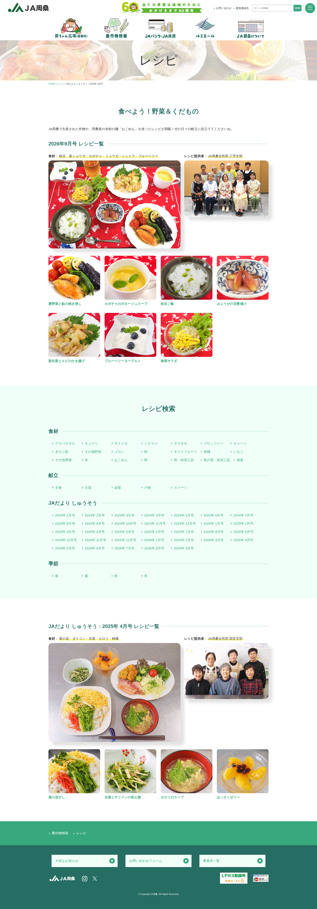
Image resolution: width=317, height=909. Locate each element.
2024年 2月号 (95, 515)
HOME (51, 84)
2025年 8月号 (214, 532)
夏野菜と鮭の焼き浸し (64, 304)
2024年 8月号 (65, 523)
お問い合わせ (224, 8)
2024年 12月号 (185, 523)
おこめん (121, 460)
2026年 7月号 (124, 548)
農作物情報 (60, 833)
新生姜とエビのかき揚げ (66, 361)
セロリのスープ (172, 797)
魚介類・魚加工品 (217, 460)
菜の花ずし (56, 797)
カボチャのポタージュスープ (126, 304)
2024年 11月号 (155, 523)
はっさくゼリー (228, 797)
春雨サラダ (169, 361)
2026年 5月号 (65, 548)
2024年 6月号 (214, 515)
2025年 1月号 (214, 523)
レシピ (60, 84)
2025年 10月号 (66, 540)
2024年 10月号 (125, 523)
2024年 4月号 (154, 515)
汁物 (147, 487)
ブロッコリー (213, 443)
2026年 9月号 (184, 548)
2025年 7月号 (184, 532)
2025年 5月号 (124, 532)
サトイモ (121, 443)
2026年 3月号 (214, 540)
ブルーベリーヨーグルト (123, 361)
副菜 (117, 487)
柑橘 (207, 452)
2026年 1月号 (154, 540)
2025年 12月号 (125, 540)
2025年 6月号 (154, 532)
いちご (238, 452)
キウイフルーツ (185, 452)
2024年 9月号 (95, 523)
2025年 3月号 (65, 532)
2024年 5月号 (184, 515)
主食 (58, 487)
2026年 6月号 (95, 548)
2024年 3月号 (124, 515)
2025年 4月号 (95, 532)
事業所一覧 (211, 861)
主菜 (88, 487)
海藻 (240, 460)
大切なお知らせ (66, 861)
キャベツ (240, 443)
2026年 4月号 (243, 540)
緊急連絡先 (242, 8)
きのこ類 (61, 452)
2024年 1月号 (65, 515)
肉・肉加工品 (184, 460)
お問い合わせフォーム (145, 861)
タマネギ (180, 443)
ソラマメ (150, 443)
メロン (119, 452)
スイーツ (180, 487)
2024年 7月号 (243, 515)
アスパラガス (65, 443)
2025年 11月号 (95, 540)
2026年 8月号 (154, 548)
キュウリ (91, 443)
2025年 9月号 (243, 532)
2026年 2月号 (184, 540)
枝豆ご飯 (167, 304)
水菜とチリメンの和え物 (123, 797)
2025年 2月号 (243, 523)
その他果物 (63, 460)
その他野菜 (93, 452)
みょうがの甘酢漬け (232, 304)
